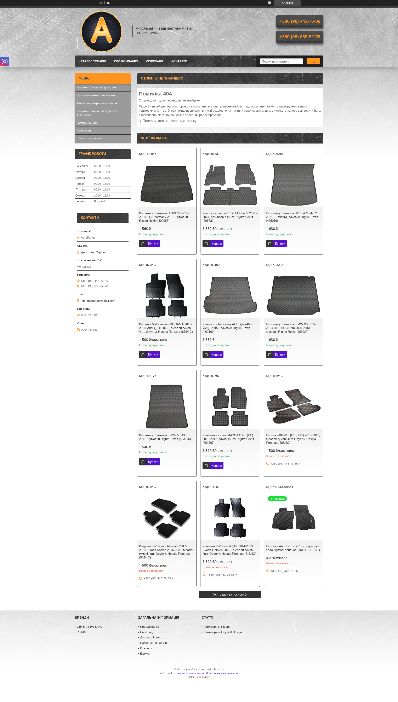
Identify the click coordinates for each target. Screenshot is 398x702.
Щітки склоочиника (89, 138)
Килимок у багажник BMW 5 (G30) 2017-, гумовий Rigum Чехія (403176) (165, 437)
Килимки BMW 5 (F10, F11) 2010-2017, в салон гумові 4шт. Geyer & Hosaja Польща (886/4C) (293, 438)
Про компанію (126, 61)
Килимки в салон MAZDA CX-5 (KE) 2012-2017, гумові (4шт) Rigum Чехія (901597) (228, 438)
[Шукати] (313, 61)
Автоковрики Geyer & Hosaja (223, 632)
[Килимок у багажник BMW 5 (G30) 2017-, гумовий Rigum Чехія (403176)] (166, 406)
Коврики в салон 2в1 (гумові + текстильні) (97, 113)
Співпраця (154, 61)
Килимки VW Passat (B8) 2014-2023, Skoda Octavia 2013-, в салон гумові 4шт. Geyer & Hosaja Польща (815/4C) (229, 549)
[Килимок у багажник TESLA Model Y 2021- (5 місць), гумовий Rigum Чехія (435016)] (293, 184)
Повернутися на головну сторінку (170, 121)
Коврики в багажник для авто (96, 87)
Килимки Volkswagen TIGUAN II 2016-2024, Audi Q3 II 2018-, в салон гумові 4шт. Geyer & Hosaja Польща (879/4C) (166, 327)
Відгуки (145, 653)
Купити (153, 243)
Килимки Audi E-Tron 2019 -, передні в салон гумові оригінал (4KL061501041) (293, 548)
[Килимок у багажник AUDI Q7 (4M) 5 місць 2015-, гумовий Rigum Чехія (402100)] (230, 295)
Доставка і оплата (152, 637)
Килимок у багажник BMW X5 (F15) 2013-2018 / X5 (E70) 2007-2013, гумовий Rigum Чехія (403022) (291, 327)
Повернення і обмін (153, 642)
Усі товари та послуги (228, 594)
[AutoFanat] (102, 30)
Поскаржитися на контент (189, 673)
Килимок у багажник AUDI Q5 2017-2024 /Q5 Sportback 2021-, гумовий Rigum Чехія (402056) (164, 216)
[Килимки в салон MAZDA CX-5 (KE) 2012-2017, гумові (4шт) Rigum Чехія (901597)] (230, 406)
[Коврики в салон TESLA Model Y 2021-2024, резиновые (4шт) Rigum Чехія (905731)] (230, 184)
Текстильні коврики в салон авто (98, 103)
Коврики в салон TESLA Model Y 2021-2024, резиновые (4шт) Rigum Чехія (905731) (230, 216)
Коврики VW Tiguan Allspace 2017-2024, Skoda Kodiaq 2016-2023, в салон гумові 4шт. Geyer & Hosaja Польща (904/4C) (166, 551)
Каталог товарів (92, 61)
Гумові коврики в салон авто (96, 95)
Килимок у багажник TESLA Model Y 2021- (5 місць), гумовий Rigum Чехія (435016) (292, 216)
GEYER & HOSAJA (89, 626)
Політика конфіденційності (222, 673)
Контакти (179, 61)
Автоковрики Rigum (217, 626)
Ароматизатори (87, 122)
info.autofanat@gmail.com (98, 300)
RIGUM (81, 632)
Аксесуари (84, 130)
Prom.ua (219, 669)
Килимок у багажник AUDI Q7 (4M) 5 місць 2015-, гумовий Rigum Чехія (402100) (228, 327)
